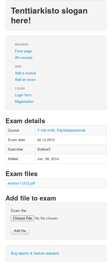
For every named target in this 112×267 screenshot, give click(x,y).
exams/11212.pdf (21, 183)
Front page (23, 50)
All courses (24, 57)
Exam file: (19, 210)
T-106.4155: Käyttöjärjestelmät (61, 130)
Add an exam (25, 79)
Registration (24, 101)
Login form (23, 94)
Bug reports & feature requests (35, 253)
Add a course (25, 72)
